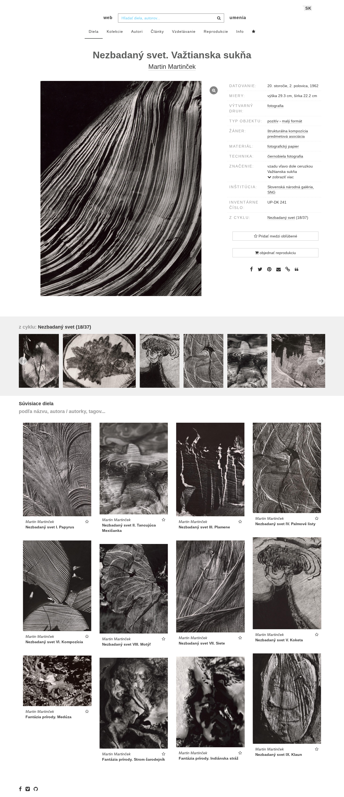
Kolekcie (115, 31)
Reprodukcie (216, 31)
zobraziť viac (282, 177)
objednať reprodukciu (277, 253)
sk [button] (308, 8)
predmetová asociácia (286, 136)
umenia (238, 17)
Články (157, 31)
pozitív (272, 121)
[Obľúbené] (254, 32)
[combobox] (171, 18)
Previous (23, 361)
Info (240, 31)
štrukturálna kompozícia (287, 131)
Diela (94, 31)
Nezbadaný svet (281, 217)
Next (321, 361)
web (108, 17)
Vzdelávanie (184, 31)
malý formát (292, 121)
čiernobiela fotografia (285, 156)
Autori (137, 31)
